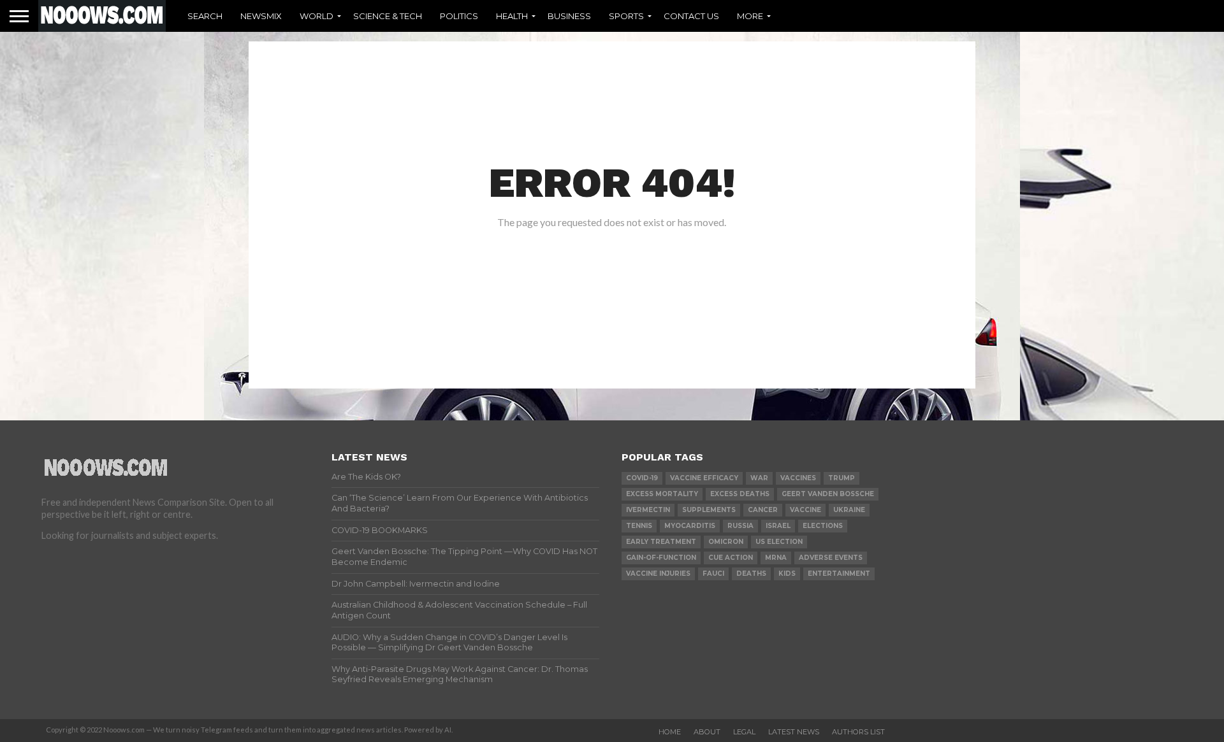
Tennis (639, 526)
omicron (725, 542)
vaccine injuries (658, 573)
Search (204, 16)
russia (740, 526)
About (707, 731)
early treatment (661, 542)
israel (778, 526)
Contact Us (691, 16)
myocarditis (689, 526)
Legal (744, 731)
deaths (751, 573)
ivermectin (648, 510)
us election (779, 542)
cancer (763, 510)
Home (670, 731)
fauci (713, 573)
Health (512, 16)
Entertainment (839, 573)
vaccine (805, 510)
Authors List (858, 731)
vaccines (798, 478)
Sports (626, 16)
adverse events (831, 557)
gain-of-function (661, 557)
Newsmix (261, 16)
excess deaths (739, 494)
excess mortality (662, 494)
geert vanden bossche (828, 494)
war (759, 478)
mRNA (776, 557)
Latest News (793, 731)
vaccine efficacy (704, 478)
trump (841, 478)
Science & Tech (387, 16)
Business (569, 16)
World (316, 16)
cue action (730, 557)
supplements (709, 510)
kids (787, 573)
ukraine (849, 510)
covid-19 (642, 478)
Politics (459, 16)
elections (823, 526)
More (750, 16)
